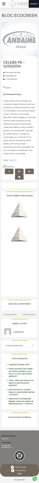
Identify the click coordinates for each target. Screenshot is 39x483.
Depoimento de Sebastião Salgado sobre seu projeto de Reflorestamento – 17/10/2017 (21, 401)
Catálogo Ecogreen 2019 (19, 364)
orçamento (34, 4)
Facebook (20, 470)
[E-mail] (19, 177)
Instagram (20, 467)
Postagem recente (29, 314)
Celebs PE (13, 160)
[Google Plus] (29, 171)
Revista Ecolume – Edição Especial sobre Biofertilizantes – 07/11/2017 (22, 392)
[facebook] (9, 171)
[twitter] (19, 171)
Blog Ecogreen (19, 15)
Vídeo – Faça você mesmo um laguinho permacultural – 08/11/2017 (21, 382)
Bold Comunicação (20, 473)
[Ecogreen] (22, 3)
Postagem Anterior (10, 314)
